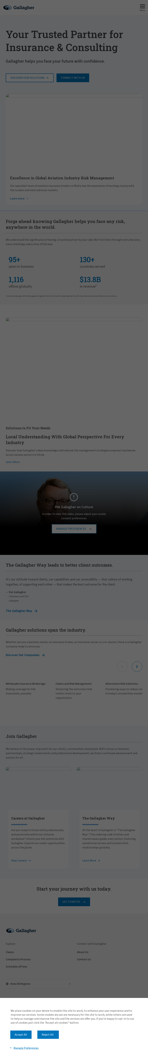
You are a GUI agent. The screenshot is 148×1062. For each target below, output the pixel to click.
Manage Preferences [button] (26, 1048)
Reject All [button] (48, 1035)
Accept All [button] (21, 1035)
